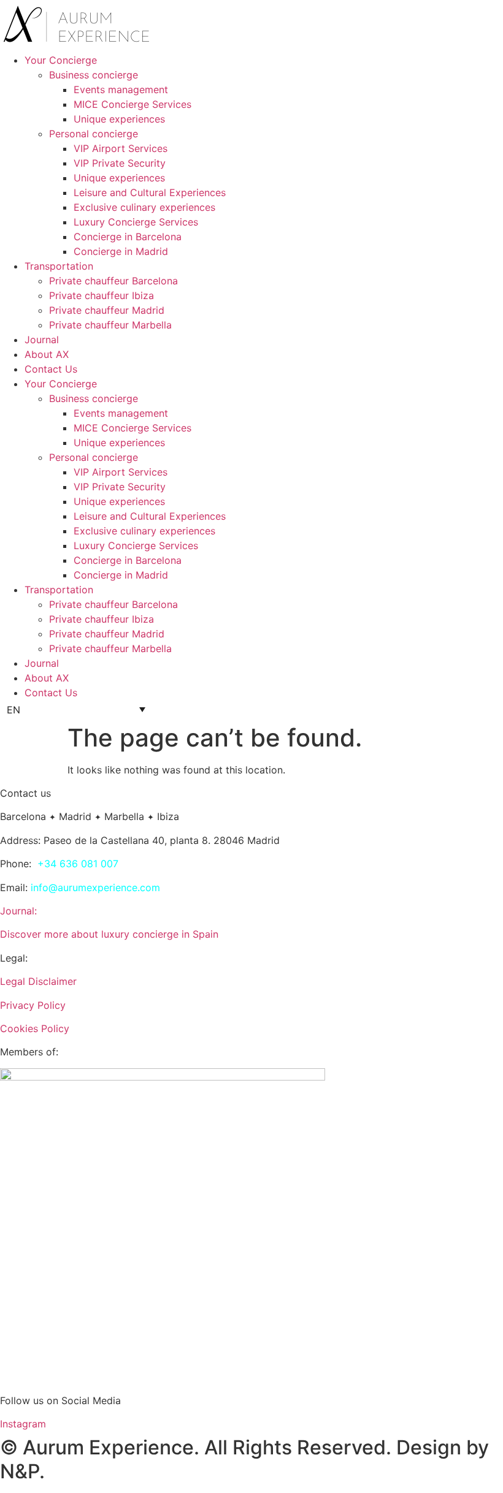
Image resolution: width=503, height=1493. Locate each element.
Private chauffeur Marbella (110, 325)
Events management (121, 89)
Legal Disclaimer (38, 981)
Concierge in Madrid (121, 251)
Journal (42, 339)
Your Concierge (61, 60)
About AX (47, 354)
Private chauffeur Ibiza (101, 295)
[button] (76, 709)
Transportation (59, 266)
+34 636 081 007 (77, 863)
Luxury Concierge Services (136, 222)
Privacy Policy (33, 1005)
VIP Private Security (120, 163)
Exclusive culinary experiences (144, 207)
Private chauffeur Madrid (106, 310)
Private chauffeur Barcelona (113, 281)
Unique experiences (119, 119)
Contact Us (51, 369)
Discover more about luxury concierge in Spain (109, 934)
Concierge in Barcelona (128, 236)
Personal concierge (93, 133)
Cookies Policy (34, 1028)
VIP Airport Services (120, 148)
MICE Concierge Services (132, 104)
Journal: (18, 911)
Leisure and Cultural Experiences (150, 192)
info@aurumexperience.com (95, 887)
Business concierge (93, 75)
